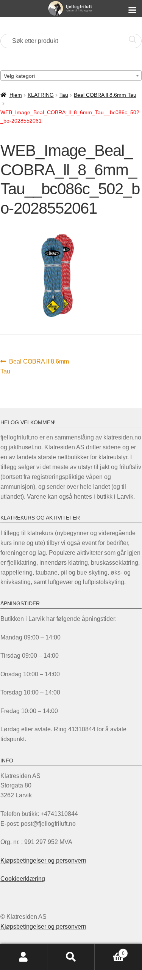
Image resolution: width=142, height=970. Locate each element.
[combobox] (71, 75)
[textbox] (71, 76)
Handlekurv (110, 951)
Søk (71, 957)
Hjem (15, 95)
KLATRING (41, 95)
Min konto (23, 957)
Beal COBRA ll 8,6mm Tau (105, 95)
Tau (63, 95)
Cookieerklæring (22, 879)
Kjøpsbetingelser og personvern (43, 860)
